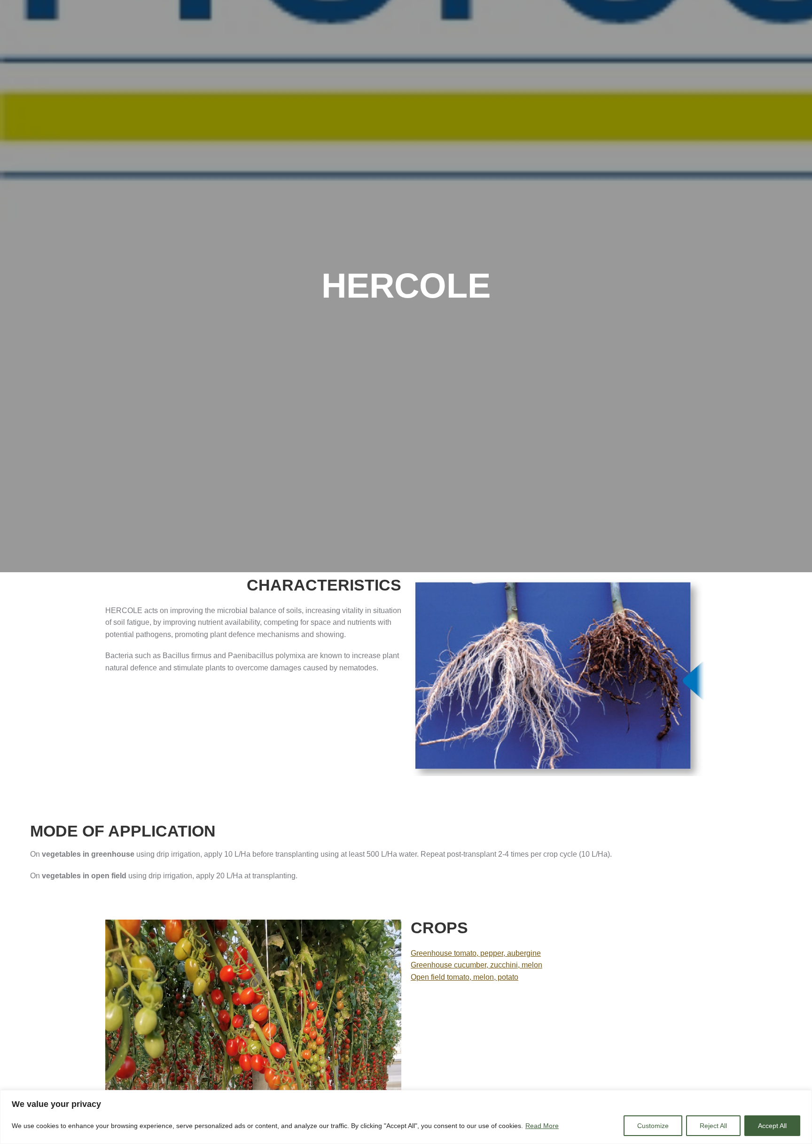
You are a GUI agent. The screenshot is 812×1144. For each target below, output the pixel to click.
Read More (542, 1125)
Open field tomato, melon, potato (464, 977)
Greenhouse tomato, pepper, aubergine (476, 953)
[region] (406, 1117)
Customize (653, 1125)
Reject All (713, 1125)
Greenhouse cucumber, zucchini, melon (476, 965)
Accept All (772, 1125)
